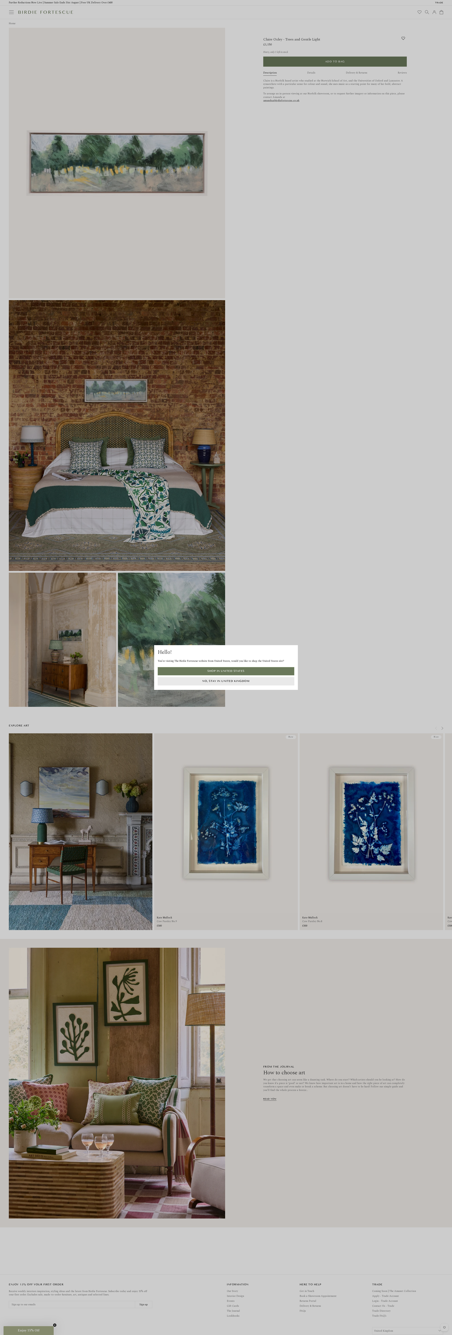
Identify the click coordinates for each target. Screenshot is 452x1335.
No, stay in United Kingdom (225, 681)
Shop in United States (226, 671)
